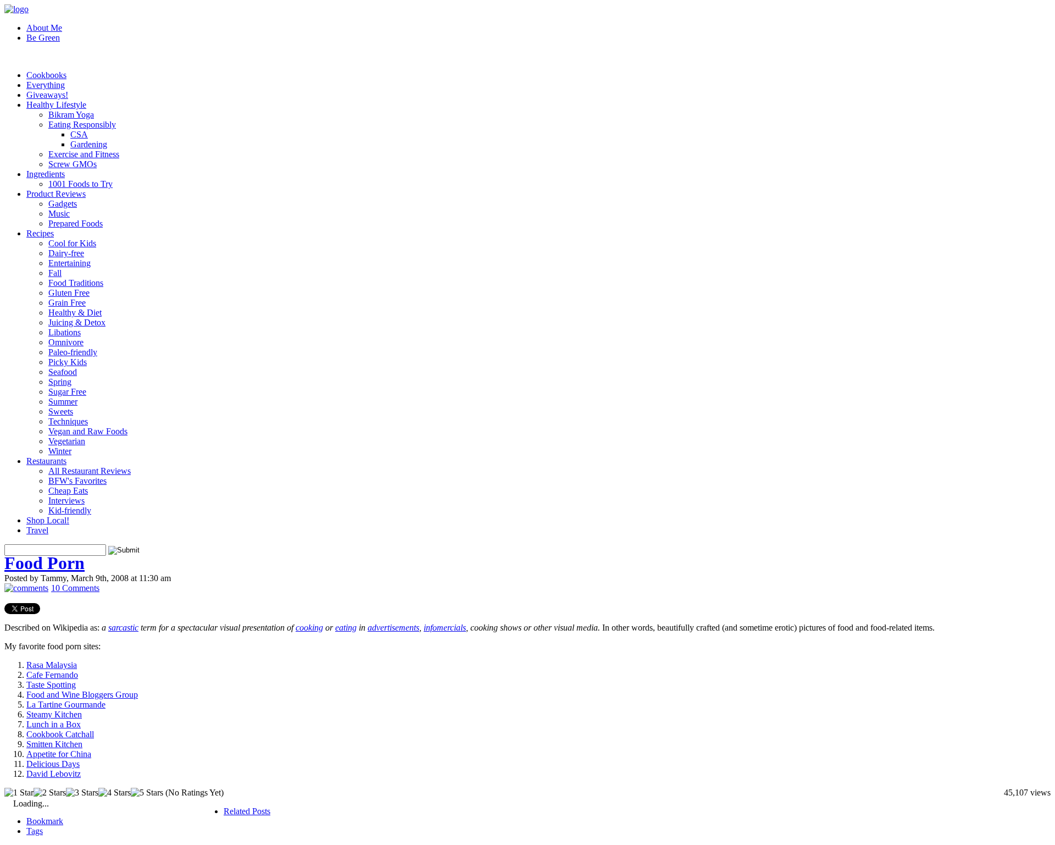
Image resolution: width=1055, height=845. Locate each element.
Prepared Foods (75, 223)
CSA (79, 134)
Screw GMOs (72, 164)
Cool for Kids (72, 243)
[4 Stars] (114, 793)
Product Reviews (56, 193)
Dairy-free (66, 253)
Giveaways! (47, 95)
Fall (55, 273)
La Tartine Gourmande (66, 704)
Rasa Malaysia (51, 665)
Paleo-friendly (72, 352)
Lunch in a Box (53, 724)
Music (59, 213)
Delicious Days (53, 764)
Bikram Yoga (71, 114)
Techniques (68, 421)
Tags (34, 831)
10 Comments (75, 588)
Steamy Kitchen (54, 714)
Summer (62, 401)
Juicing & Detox (77, 322)
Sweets (60, 411)
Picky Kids (67, 362)
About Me (44, 27)
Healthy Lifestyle (56, 104)
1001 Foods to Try (80, 184)
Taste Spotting (51, 684)
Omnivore (66, 342)
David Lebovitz (53, 773)
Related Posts (247, 811)
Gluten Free (69, 292)
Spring (59, 381)
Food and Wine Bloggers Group (82, 694)
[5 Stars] (147, 793)
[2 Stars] (50, 793)
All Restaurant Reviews (89, 471)
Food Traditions (75, 283)
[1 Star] (19, 793)
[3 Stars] (82, 793)
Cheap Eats (68, 490)
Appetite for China (58, 754)
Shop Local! (47, 520)
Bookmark (44, 821)
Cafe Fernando (52, 675)
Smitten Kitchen (54, 744)
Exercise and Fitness (83, 154)
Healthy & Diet (75, 312)
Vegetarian (66, 441)
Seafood (62, 372)
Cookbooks (46, 75)
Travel (37, 530)
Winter (59, 451)
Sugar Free (67, 391)
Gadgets (62, 203)
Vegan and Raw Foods (87, 431)
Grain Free (67, 302)
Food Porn (44, 563)
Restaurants (46, 461)
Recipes (40, 233)
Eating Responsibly (82, 124)
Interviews (66, 500)
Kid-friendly (69, 510)
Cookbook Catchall (60, 734)
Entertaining (69, 263)
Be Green (43, 37)
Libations (64, 332)
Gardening (88, 144)
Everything (45, 85)
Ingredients (45, 174)
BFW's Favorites (77, 480)
